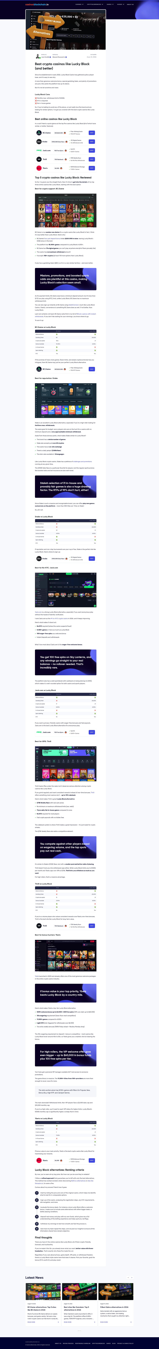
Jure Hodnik (45, 57)
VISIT (92, 132)
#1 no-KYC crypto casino (59, 618)
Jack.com (38, 612)
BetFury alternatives (78, 1181)
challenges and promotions (82, 461)
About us (130, 4)
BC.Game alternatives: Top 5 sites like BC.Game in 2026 (42, 1308)
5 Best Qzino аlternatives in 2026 (114, 1307)
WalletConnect (74, 305)
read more (31, 1322)
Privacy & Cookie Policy (125, 1343)
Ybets (37, 976)
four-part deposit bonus (52, 238)
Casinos (78, 4)
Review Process (68, 1343)
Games (109, 4)
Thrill (92, 792)
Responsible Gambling (82, 1343)
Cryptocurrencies (94, 4)
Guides (119, 4)
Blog (114, 1343)
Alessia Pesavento (59, 57)
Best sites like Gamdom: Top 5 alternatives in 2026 (76, 1308)
